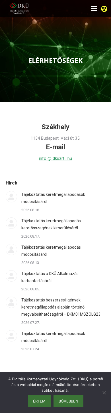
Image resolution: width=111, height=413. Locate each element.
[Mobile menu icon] (94, 8)
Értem (39, 401)
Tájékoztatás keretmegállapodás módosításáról (51, 251)
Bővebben (68, 401)
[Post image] (11, 196)
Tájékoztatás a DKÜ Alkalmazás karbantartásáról (50, 277)
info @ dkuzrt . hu (55, 158)
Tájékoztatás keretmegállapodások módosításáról (53, 198)
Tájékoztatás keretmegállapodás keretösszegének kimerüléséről (51, 224)
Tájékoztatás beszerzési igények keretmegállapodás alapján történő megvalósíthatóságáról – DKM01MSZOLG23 (60, 307)
